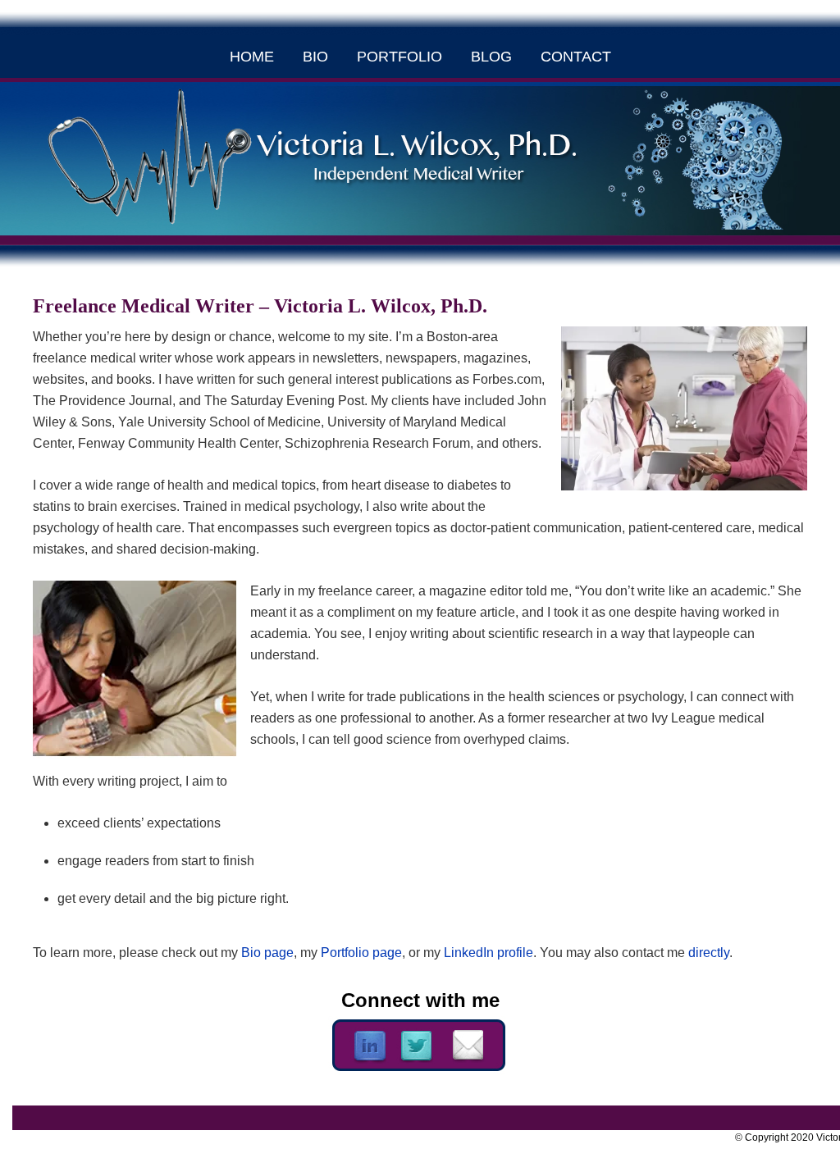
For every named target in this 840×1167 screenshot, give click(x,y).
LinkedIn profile (488, 953)
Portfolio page (361, 953)
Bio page (267, 953)
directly (708, 953)
